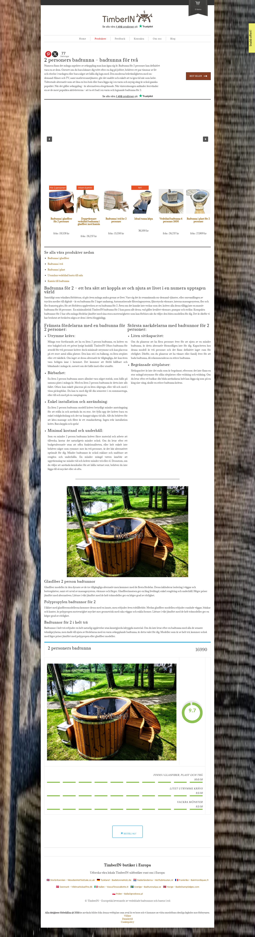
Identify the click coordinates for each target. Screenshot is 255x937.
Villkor (127, 915)
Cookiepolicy (127, 922)
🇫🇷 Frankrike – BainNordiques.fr (192, 880)
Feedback (120, 38)
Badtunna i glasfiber (58, 258)
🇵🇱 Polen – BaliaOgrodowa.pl (127, 894)
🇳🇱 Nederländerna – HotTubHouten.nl (153, 880)
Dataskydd (127, 918)
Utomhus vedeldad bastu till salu (65, 275)
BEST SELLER (196, 76)
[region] (127, 139)
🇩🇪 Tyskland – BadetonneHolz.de (114, 880)
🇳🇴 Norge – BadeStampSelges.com (181, 887)
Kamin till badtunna (58, 281)
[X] (55, 54)
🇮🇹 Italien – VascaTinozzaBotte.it (111, 887)
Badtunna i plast (56, 269)
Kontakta (139, 38)
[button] (49, 139)
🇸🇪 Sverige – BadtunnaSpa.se (145, 887)
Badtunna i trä (55, 263)
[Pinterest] (48, 54)
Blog (172, 38)
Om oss (157, 38)
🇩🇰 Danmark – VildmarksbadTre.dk (74, 887)
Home (82, 38)
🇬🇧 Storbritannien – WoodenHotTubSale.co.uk (70, 880)
